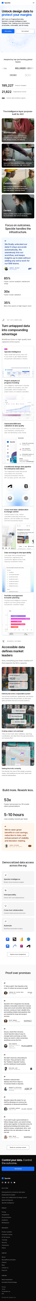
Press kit (4, 1270)
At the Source (6, 1237)
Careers (4, 1262)
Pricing (4, 1212)
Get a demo (8, 31)
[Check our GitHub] (2, 1182)
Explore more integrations (18, 954)
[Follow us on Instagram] (8, 1182)
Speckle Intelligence (8, 1203)
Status (4, 1248)
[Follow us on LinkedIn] (5, 1182)
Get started (25, 31)
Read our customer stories (18, 1147)
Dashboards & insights (8, 1195)
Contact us (5, 1267)
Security (4, 1242)
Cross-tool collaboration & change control (14, 1197)
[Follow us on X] (11, 1182)
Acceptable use (6, 1291)
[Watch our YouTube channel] (14, 1182)
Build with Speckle (7, 1200)
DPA (3, 1293)
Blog (3, 1265)
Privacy (4, 1287)
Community (5, 1245)
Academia (5, 1220)
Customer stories (7, 1234)
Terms (3, 1289)
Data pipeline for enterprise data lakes (13, 1192)
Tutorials (4, 1240)
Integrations (5, 1214)
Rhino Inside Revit (7, 1279)
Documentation (6, 1217)
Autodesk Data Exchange (9, 1282)
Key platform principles (9, 1259)
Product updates (7, 1232)
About (3, 1257)
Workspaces (5, 1222)
